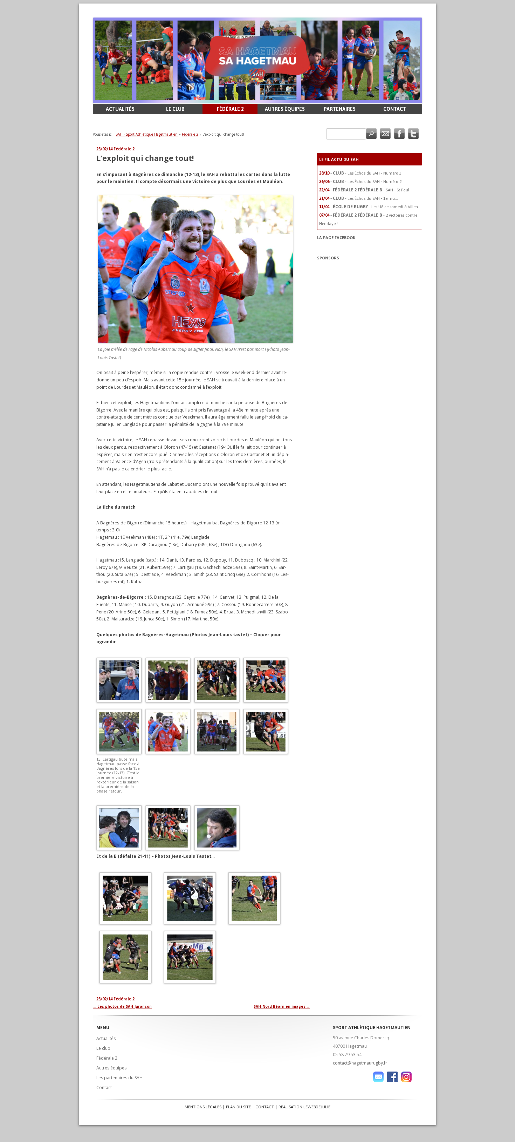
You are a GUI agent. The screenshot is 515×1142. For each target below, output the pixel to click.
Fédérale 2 (230, 109)
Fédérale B (370, 190)
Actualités (120, 109)
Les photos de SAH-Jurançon (122, 1006)
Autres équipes (285, 109)
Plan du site (238, 1106)
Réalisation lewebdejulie (304, 1106)
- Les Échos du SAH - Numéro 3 (373, 173)
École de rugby (350, 206)
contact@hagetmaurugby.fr (360, 1063)
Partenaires (340, 109)
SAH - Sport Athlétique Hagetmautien (147, 134)
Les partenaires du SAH (119, 1078)
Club (338, 173)
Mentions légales (203, 1106)
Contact (394, 109)
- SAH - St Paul (396, 190)
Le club (175, 109)
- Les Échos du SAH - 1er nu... (371, 198)
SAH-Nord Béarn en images (282, 1006)
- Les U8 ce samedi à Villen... (395, 206)
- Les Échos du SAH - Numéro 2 (373, 181)
